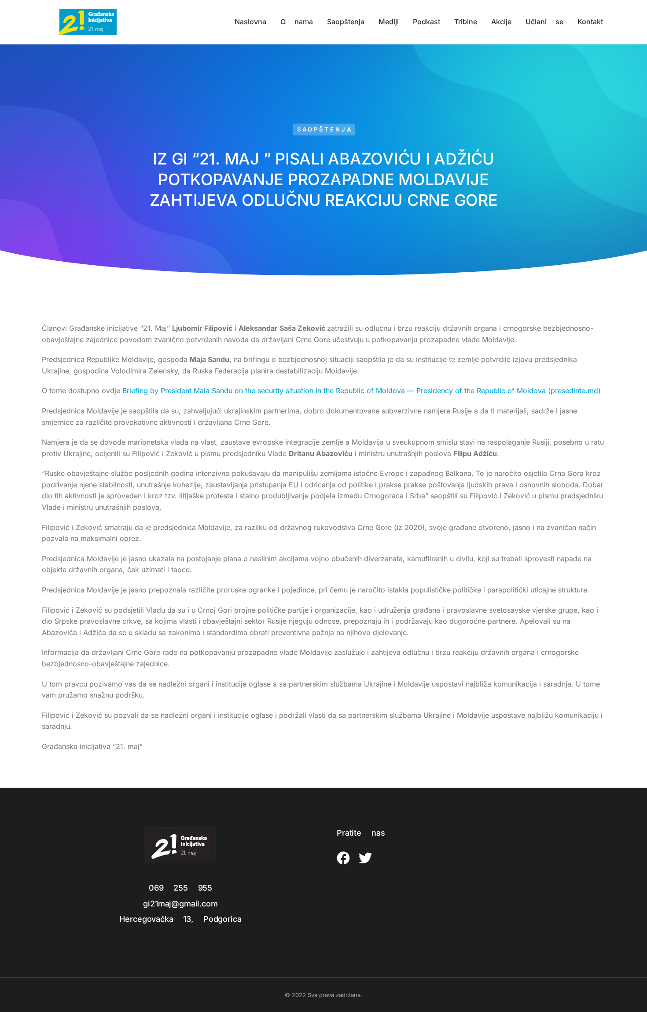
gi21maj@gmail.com (180, 903)
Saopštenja (325, 129)
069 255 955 (180, 887)
